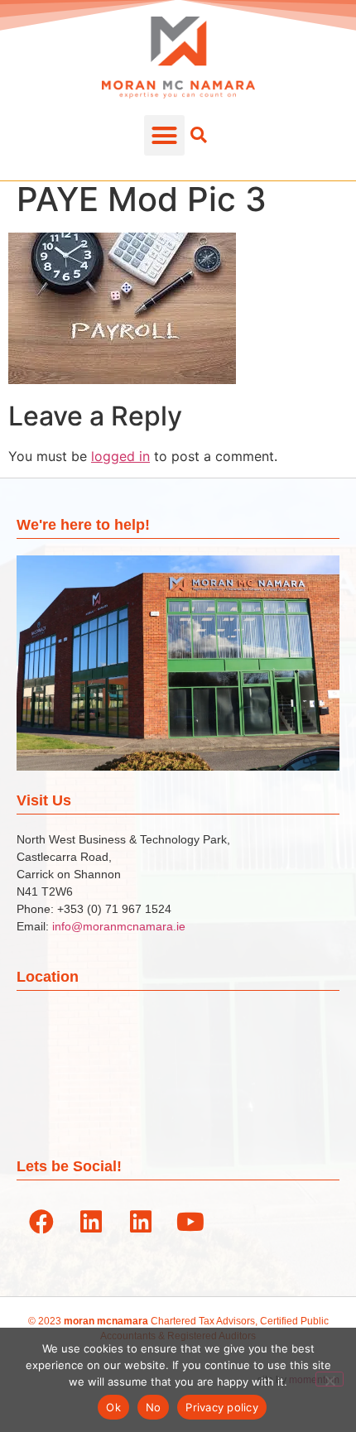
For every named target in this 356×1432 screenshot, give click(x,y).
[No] (329, 1379)
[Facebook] (41, 1222)
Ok (113, 1407)
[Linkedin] (91, 1222)
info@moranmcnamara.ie (118, 926)
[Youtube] (190, 1222)
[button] (164, 135)
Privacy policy (221, 1407)
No (153, 1407)
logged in (120, 456)
